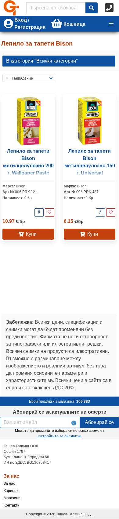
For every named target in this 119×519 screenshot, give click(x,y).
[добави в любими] (49, 212)
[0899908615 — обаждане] (110, 8)
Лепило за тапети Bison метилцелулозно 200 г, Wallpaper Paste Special (28, 166)
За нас (9, 483)
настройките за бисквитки (59, 436)
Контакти (12, 505)
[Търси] (91, 7)
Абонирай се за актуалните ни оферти (59, 412)
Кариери (11, 491)
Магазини (12, 498)
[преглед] (39, 212)
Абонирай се (99, 422)
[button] (111, 24)
